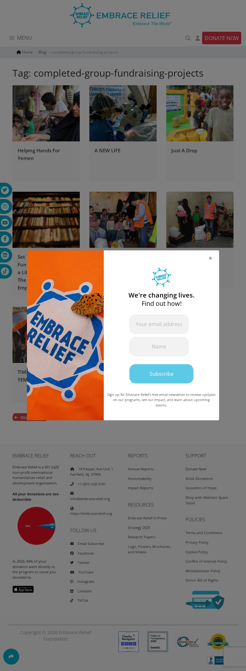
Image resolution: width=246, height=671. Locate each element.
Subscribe (162, 373)
